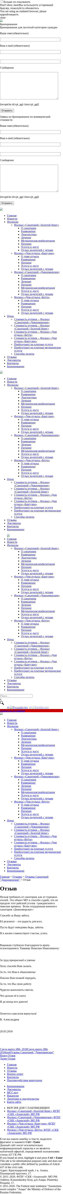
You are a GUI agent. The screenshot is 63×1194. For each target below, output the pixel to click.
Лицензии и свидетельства (23, 1098)
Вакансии (13, 1095)
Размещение (28, 231)
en (30, 707)
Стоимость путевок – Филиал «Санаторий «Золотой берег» (32, 327)
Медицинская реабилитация (38, 240)
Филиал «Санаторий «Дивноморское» (37, 272)
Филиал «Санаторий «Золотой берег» (36, 224)
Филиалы (12, 221)
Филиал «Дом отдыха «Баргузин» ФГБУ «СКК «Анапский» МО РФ (31, 1125)
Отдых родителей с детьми (37, 250)
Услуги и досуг (30, 246)
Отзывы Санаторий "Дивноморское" (32, 1052)
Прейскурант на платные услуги (33, 344)
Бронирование (15, 366)
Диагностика (29, 234)
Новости (12, 218)
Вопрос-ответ (15, 1073)
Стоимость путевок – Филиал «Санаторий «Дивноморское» (32, 321)
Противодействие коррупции (24, 1080)
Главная (11, 215)
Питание (26, 243)
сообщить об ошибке (12, 710)
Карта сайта (14, 1101)
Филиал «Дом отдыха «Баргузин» (34, 253)
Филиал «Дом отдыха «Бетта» (32, 297)
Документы (14, 360)
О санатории (28, 228)
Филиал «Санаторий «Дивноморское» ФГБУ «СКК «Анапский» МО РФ (34, 1119)
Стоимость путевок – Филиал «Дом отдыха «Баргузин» (35, 340)
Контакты (13, 363)
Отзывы (12, 356)
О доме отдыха (30, 256)
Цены (10, 316)
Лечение (26, 237)
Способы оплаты (24, 353)
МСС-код (12, 1092)
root (8, 1052)
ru (8, 707)
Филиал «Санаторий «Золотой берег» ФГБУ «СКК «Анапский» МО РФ (33, 1112)
